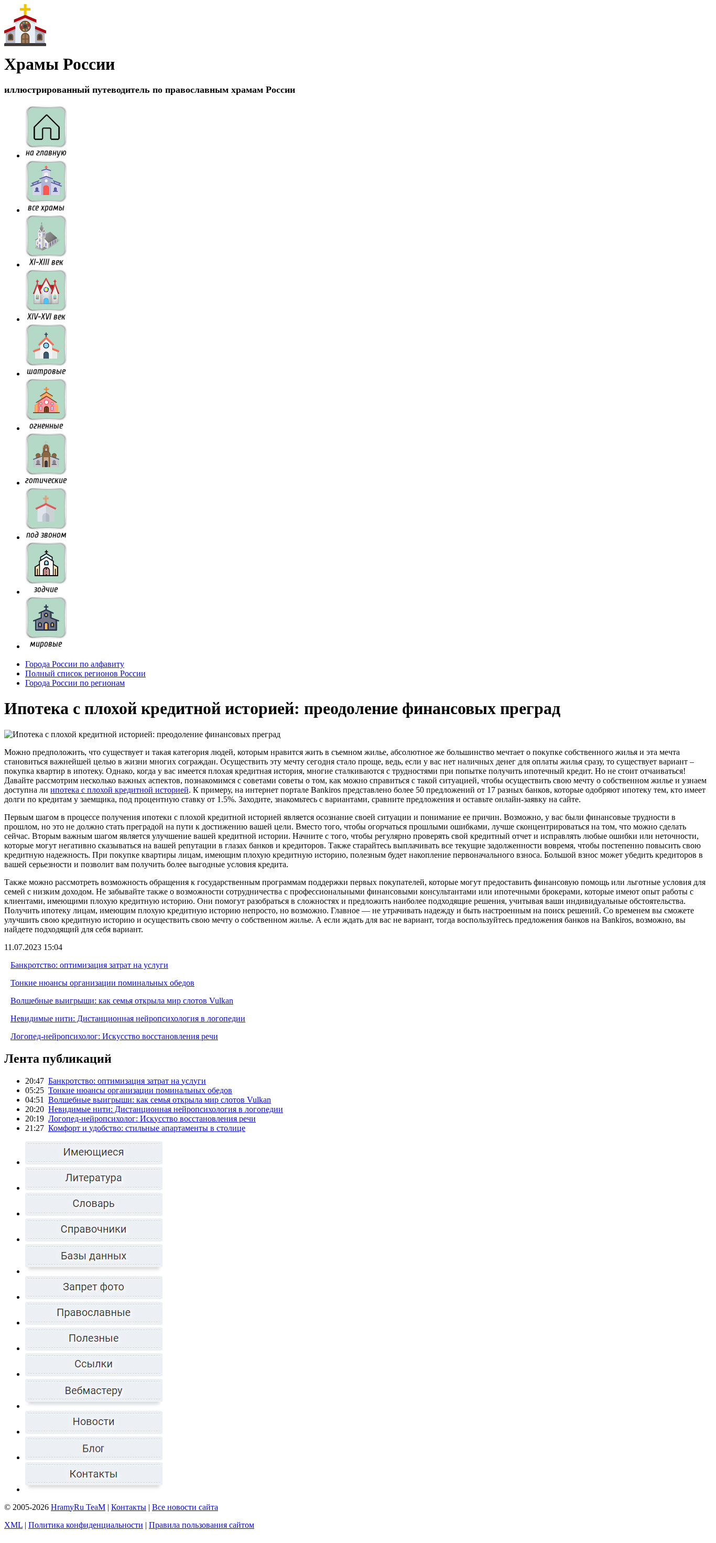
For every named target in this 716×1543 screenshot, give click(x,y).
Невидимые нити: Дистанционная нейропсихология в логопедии (127, 1018)
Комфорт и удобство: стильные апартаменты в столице (146, 1128)
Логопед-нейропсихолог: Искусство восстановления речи (114, 1036)
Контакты (128, 1507)
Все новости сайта (185, 1507)
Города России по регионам (75, 682)
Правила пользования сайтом (201, 1524)
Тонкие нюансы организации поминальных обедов (102, 982)
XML (13, 1524)
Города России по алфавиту (74, 664)
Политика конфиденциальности (85, 1524)
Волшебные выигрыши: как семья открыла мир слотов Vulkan (121, 1000)
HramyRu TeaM (78, 1507)
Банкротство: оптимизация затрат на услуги (89, 965)
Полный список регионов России (85, 673)
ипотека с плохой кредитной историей (119, 789)
